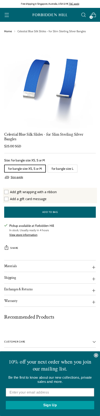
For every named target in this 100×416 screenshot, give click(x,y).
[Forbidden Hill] (50, 14)
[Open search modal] (83, 15)
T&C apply (74, 3)
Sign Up (50, 405)
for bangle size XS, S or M (25, 168)
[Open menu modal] (6, 15)
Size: (24, 160)
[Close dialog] (96, 355)
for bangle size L (62, 168)
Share (14, 248)
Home (8, 31)
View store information (23, 235)
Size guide (17, 177)
